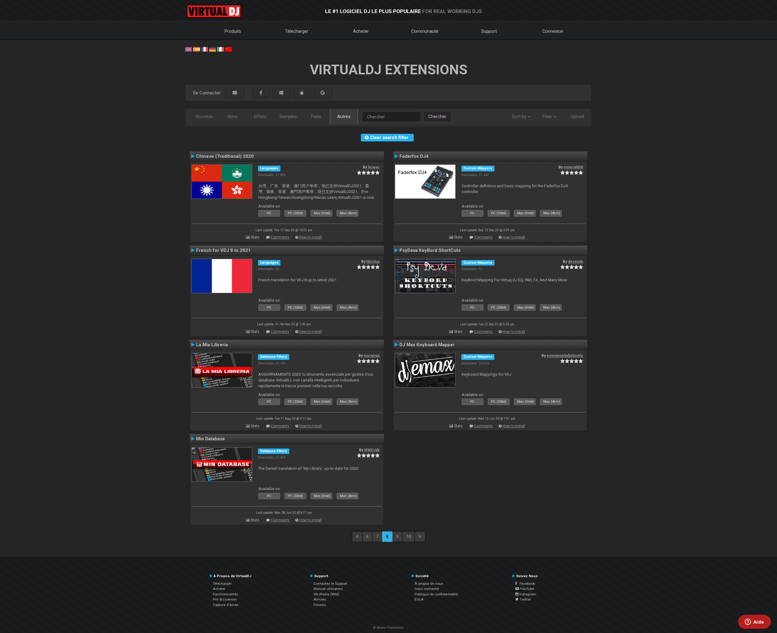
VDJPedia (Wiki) (326, 594)
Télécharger (296, 31)
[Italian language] (220, 49)
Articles (320, 599)
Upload (577, 116)
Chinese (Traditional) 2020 (225, 156)
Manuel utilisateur (328, 589)
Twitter (525, 599)
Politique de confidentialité (436, 594)
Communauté (424, 31)
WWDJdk (372, 450)
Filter (547, 116)
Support (489, 31)
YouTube (526, 589)
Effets (260, 116)
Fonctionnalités (225, 594)
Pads (316, 116)
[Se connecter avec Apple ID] (302, 93)
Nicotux (373, 261)
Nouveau (204, 116)
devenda (575, 261)
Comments (280, 237)
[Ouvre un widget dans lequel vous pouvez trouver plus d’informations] (754, 622)
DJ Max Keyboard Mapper (427, 344)
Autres (344, 116)
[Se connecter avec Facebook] (261, 93)
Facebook (526, 583)
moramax (372, 356)
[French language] (204, 49)
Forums (320, 605)
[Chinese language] (228, 49)
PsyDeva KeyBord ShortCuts (429, 250)
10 (408, 536)
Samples (288, 116)
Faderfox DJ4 (414, 156)
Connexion (552, 31)
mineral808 (573, 167)
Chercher (437, 116)
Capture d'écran (226, 605)
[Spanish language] (196, 49)
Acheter (361, 31)
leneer (374, 167)
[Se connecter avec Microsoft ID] (281, 93)
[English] (188, 49)
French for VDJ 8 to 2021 (223, 250)
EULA (419, 599)
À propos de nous (429, 583)
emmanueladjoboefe (565, 356)
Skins (232, 116)
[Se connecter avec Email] (234, 93)
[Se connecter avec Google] (322, 93)
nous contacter (427, 589)
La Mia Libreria (212, 344)
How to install (310, 237)
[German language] (212, 49)
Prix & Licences (225, 599)
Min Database (210, 439)
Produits (233, 31)
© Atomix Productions (388, 628)
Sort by (520, 116)
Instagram (527, 594)
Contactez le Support (330, 583)
